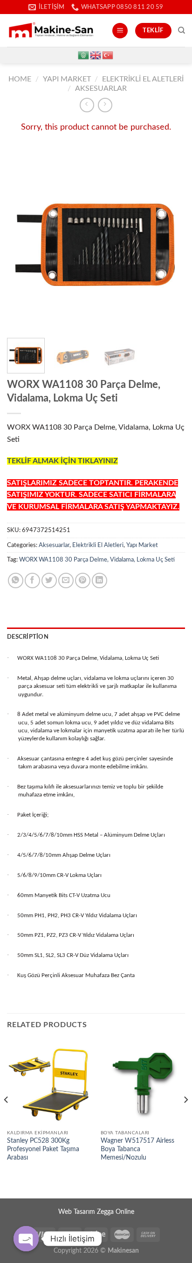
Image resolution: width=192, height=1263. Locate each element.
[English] (96, 54)
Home (19, 79)
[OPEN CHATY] (26, 1238)
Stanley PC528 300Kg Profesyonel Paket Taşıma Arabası (43, 1149)
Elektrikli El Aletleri (143, 79)
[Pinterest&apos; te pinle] (82, 580)
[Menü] (120, 30)
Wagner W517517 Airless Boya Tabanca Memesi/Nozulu (137, 1149)
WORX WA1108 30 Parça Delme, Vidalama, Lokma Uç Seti (97, 559)
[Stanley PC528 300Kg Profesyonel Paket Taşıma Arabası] (49, 1082)
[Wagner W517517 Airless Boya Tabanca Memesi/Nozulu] (143, 1082)
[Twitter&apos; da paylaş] (49, 580)
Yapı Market (67, 79)
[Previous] (22, 239)
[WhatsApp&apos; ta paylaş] (15, 580)
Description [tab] (27, 637)
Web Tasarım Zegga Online (96, 1211)
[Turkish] (108, 54)
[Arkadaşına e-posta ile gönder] (66, 580)
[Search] (181, 30)
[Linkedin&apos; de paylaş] (99, 580)
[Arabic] (84, 54)
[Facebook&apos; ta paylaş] (32, 580)
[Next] (169, 239)
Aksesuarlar (101, 88)
